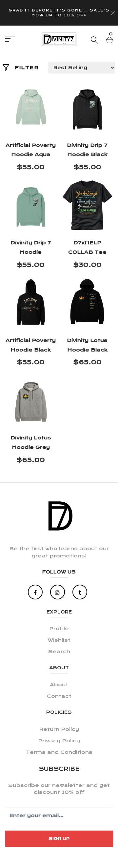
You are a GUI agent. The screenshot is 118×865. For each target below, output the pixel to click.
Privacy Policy (59, 741)
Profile (59, 629)
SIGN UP (59, 838)
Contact (59, 696)
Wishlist (59, 640)
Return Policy (59, 729)
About (59, 685)
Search (59, 651)
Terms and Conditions (59, 752)
